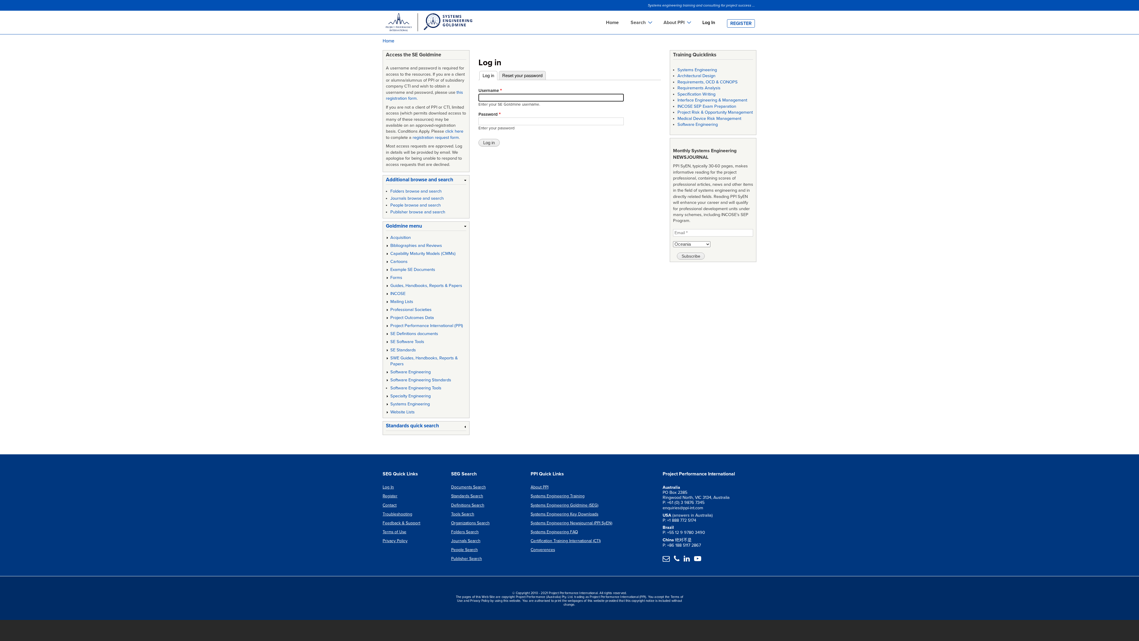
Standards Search (467, 496)
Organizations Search (470, 523)
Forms (396, 277)
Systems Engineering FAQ (554, 531)
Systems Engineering (410, 404)
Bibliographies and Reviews (416, 245)
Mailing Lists (401, 301)
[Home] (428, 23)
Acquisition (400, 237)
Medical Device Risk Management (709, 118)
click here (454, 131)
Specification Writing (696, 94)
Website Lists (402, 412)
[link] (426, 181)
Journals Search (466, 540)
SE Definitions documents (414, 333)
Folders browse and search (416, 191)
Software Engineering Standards (420, 380)
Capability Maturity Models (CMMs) (423, 253)
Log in (490, 75)
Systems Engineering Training (558, 496)
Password (488, 114)
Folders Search (465, 531)
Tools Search (462, 514)
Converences (543, 549)
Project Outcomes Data (412, 317)
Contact (390, 505)
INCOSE (397, 293)
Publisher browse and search (417, 212)
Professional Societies (411, 309)
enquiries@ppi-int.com (683, 507)
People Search (464, 549)
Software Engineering (410, 372)
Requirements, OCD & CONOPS (707, 82)
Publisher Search (466, 558)
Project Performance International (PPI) (426, 325)
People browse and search (415, 205)
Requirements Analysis (698, 88)
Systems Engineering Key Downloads (564, 514)
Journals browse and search (417, 198)
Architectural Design (696, 75)
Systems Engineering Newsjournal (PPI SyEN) (571, 523)
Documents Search (468, 487)
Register (741, 23)
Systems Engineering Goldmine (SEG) (564, 505)
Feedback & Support (401, 523)
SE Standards (403, 350)
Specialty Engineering (410, 396)
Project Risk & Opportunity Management (715, 112)
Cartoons (399, 261)
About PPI (539, 487)
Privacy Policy (395, 540)
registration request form (436, 137)
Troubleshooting (397, 514)
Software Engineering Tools (415, 388)
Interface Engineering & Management (712, 100)
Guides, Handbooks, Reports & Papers (426, 285)
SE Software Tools (407, 341)
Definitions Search (467, 505)
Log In (708, 23)
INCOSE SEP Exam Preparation (706, 106)
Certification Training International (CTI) (566, 540)
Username (488, 90)
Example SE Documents (412, 269)
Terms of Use (394, 531)
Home (612, 23)
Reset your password (522, 75)
